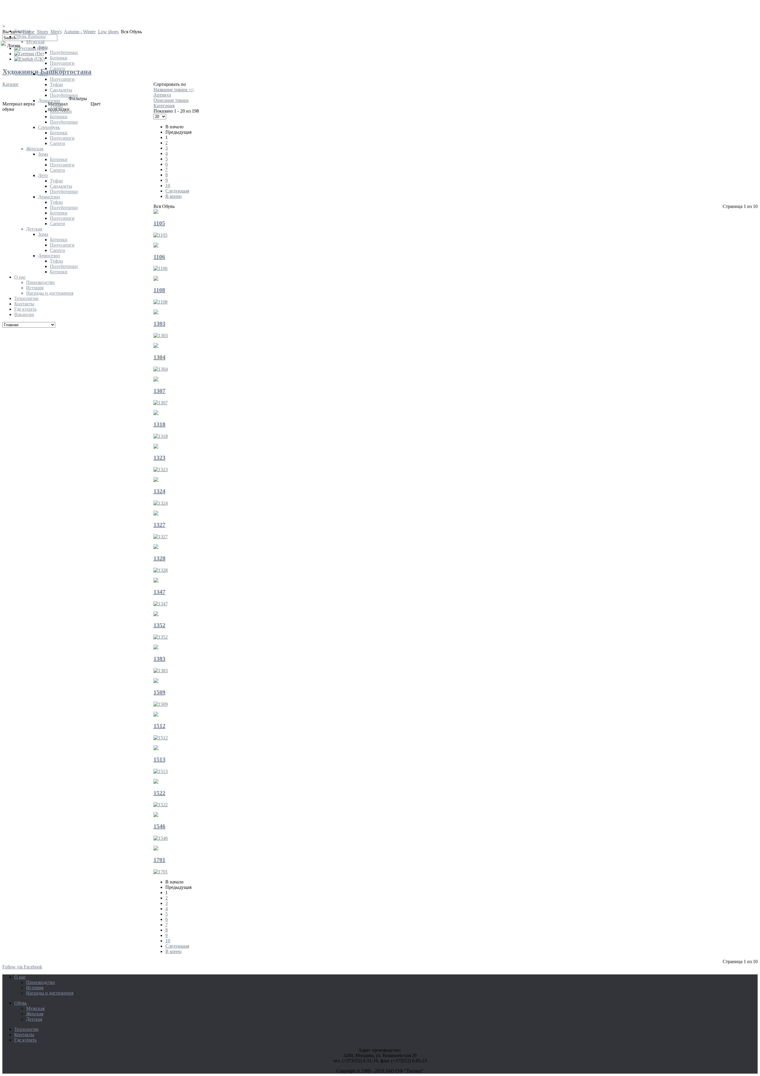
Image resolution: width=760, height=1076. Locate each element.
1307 (159, 390)
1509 (159, 692)
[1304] (155, 346)
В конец (173, 951)
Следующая (177, 946)
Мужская (35, 1008)
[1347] (155, 580)
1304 (159, 357)
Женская (34, 1013)
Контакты (24, 1034)
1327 (159, 524)
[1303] (160, 335)
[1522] (155, 782)
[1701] (155, 848)
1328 (159, 558)
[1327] (155, 513)
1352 (159, 625)
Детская (34, 1019)
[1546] (155, 815)
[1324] (155, 480)
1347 (159, 592)
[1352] (155, 614)
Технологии (26, 1029)
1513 (159, 759)
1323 (159, 457)
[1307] (155, 379)
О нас (20, 976)
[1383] (155, 647)
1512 (159, 725)
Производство (40, 982)
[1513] (155, 748)
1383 (159, 658)
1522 (159, 793)
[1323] (155, 446)
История (34, 987)
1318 (159, 424)
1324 (159, 491)
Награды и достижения (49, 992)
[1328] (155, 547)
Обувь (20, 1003)
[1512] (155, 714)
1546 (159, 826)
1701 (159, 859)
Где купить (25, 1039)
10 (167, 940)
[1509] (155, 681)
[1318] (155, 413)
